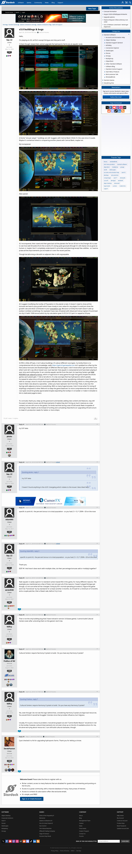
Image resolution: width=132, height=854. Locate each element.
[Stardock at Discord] (112, 111)
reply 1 (36, 472)
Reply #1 (21, 424)
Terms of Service (64, 851)
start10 (123, 172)
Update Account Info (123, 828)
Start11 (4, 820)
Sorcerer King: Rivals (45, 836)
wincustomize (114, 175)
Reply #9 (21, 737)
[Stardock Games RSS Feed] (123, 111)
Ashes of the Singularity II (46, 815)
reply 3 (36, 551)
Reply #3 (21, 507)
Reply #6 (21, 615)
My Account (120, 818)
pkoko (9, 436)
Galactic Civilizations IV (45, 820)
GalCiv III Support (57, 24)
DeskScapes (5, 826)
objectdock (107, 167)
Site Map (78, 851)
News (47, 2)
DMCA (72, 851)
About (81, 815)
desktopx (106, 175)
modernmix (122, 186)
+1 (9, 52)
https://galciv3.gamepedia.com (63, 365)
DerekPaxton (9, 748)
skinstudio (122, 178)
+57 (9, 532)
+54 (9, 602)
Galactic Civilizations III (43, 24)
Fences (4, 823)
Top (97, 424)
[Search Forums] (130, 2)
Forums (81, 836)
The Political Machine (45, 828)
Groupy (4, 831)
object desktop (108, 183)
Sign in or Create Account (31, 799)
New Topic (92, 9)
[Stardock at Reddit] (109, 111)
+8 (9, 639)
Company (82, 812)
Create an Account (122, 820)
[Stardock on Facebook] (110, 107)
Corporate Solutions (7, 818)
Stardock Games (13, 24)
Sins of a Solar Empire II (46, 823)
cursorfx (106, 180)
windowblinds (113, 161)
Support (60, 2)
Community (38, 2)
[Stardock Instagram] (121, 107)
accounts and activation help (111, 172)
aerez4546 (9, 590)
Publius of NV (9, 661)
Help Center (120, 815)
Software (21, 2)
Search (17, 12)
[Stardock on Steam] (124, 107)
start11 (115, 178)
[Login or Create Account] (123, 2)
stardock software (122, 164)
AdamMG (9, 519)
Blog (53, 2)
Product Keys (121, 823)
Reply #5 (21, 578)
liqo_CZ (9, 40)
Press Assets (82, 828)
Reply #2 (21, 462)
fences (105, 161)
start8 (105, 170)
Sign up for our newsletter (86, 841)
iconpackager (107, 178)
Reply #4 (21, 544)
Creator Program (84, 831)
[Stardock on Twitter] (107, 107)
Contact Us (82, 834)
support (106, 188)
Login (23, 12)
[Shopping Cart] (126, 2)
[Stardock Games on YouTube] (114, 107)
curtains (115, 186)
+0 (9, 449)
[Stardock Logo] (8, 2)
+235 (9, 671)
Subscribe (125, 841)
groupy (122, 167)
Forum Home (9, 12)
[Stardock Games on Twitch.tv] (117, 107)
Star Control (42, 826)
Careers (81, 823)
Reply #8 (21, 692)
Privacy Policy (54, 851)
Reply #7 (21, 649)
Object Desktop (6, 815)
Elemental (42, 818)
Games (29, 2)
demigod (113, 180)
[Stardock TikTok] (116, 111)
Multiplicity (5, 828)
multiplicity (115, 167)
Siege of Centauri (44, 834)
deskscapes (112, 170)
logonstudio (107, 186)
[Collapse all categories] (129, 34)
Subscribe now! (116, 97)
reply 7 (35, 699)
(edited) (58, 462)
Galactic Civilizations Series (27, 24)
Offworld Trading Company (47, 831)
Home (4, 24)
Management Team (84, 820)
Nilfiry (9, 627)
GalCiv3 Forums (44, 32)
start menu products (109, 164)
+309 (9, 761)
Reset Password (121, 826)
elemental (117, 183)
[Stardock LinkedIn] (119, 111)
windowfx (120, 180)
